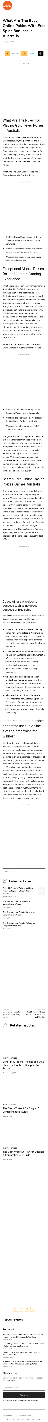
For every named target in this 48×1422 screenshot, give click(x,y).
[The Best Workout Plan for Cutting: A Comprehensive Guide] (41, 915)
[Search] (42, 871)
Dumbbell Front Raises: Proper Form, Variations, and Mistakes (35, 1014)
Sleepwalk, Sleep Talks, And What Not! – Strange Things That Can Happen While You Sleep (23, 1335)
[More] (40, 53)
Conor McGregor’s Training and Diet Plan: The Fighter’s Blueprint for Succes (18, 891)
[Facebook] (21, 1309)
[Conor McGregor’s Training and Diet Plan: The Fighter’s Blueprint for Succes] (41, 891)
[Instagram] (27, 1309)
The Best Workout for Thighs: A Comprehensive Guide (16, 902)
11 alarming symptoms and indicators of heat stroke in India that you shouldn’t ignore (23, 1344)
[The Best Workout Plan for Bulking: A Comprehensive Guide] (41, 925)
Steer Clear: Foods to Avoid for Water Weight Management (12, 1014)
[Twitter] (32, 1309)
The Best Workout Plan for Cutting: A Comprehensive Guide (19, 913)
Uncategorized (10, 1058)
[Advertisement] (24, 89)
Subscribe (24, 1395)
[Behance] (15, 1309)
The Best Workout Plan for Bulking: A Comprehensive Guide (19, 924)
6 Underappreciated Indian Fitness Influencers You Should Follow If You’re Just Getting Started (22, 1362)
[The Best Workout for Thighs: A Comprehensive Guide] (41, 904)
